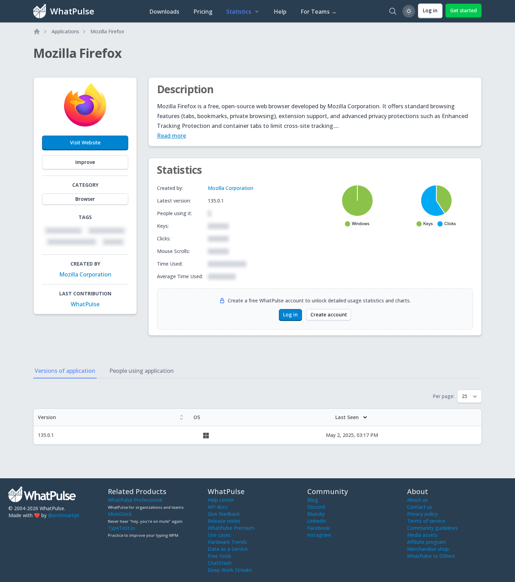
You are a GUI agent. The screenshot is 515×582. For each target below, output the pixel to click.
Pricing (202, 11)
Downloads (164, 11)
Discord (316, 507)
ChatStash (220, 563)
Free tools (219, 556)
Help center (221, 500)
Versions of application (65, 371)
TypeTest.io (121, 528)
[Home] (36, 31)
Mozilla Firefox (107, 31)
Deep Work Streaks (230, 570)
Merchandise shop (428, 549)
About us (417, 500)
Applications (65, 31)
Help (280, 11)
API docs (218, 507)
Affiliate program (426, 542)
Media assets (422, 535)
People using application (141, 371)
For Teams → (319, 11)
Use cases (219, 535)
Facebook (318, 528)
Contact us (419, 507)
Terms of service (426, 521)
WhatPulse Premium (231, 528)
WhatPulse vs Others (431, 556)
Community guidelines (432, 528)
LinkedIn (316, 521)
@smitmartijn (63, 515)
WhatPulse (85, 304)
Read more (171, 135)
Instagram (319, 535)
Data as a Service (228, 549)
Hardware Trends (227, 542)
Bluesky (316, 514)
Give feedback (224, 514)
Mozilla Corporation (85, 274)
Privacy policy (422, 514)
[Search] (393, 11)
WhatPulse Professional (135, 500)
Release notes (224, 521)
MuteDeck (120, 514)
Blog (312, 500)
